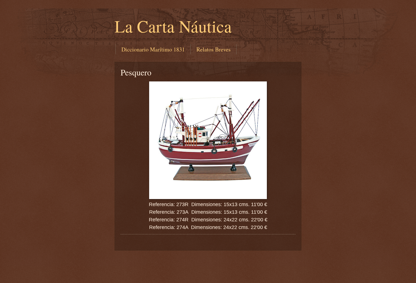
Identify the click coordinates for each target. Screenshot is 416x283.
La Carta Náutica (173, 26)
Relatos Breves (213, 49)
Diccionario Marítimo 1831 (153, 49)
